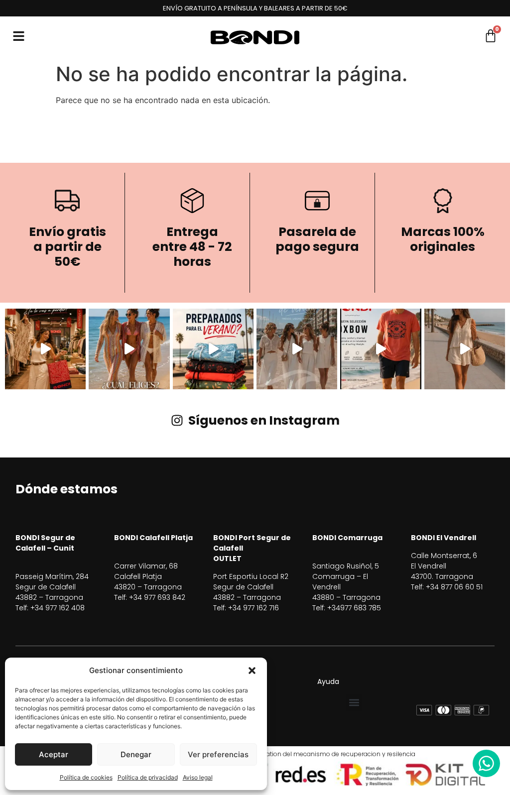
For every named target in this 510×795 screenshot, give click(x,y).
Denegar (136, 754)
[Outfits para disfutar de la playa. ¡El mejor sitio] (129, 349)
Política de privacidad (148, 777)
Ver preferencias (218, 754)
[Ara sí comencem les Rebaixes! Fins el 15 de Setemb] (45, 349)
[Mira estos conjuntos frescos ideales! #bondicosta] (464, 349)
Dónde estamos (66, 489)
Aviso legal (198, 777)
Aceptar (53, 754)
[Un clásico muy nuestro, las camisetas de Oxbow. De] (380, 349)
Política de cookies (86, 777)
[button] (252, 671)
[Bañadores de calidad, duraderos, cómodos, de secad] (213, 349)
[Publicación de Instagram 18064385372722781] (296, 349)
